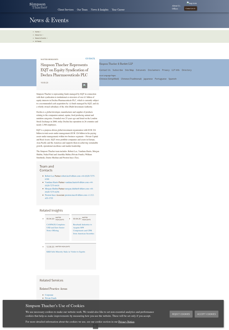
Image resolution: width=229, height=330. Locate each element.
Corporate (49, 294)
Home (37, 32)
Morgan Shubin (51, 188)
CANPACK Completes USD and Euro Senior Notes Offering (56, 227)
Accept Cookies (206, 314)
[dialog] (113, 313)
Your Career (118, 9)
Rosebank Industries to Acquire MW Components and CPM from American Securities (83, 229)
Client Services (66, 9)
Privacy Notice (126, 321)
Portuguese (160, 78)
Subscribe (118, 70)
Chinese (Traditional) (131, 78)
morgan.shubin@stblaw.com (77, 188)
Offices (175, 8)
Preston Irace (50, 195)
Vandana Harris (51, 182)
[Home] (38, 7)
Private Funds (50, 298)
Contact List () (190, 8)
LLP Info (176, 70)
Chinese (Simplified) (109, 78)
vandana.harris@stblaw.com (77, 182)
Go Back (90, 58)
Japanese (148, 78)
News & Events (40, 38)
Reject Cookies (181, 314)
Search (130, 9)
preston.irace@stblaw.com (76, 195)
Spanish (173, 78)
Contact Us (105, 70)
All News (38, 41)
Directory (186, 70)
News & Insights (99, 9)
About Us (176, 5)
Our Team (82, 9)
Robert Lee (49, 175)
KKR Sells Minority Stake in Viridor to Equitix (66, 251)
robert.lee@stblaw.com (70, 175)
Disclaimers (154, 70)
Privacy (165, 70)
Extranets (141, 70)
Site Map (129, 70)
